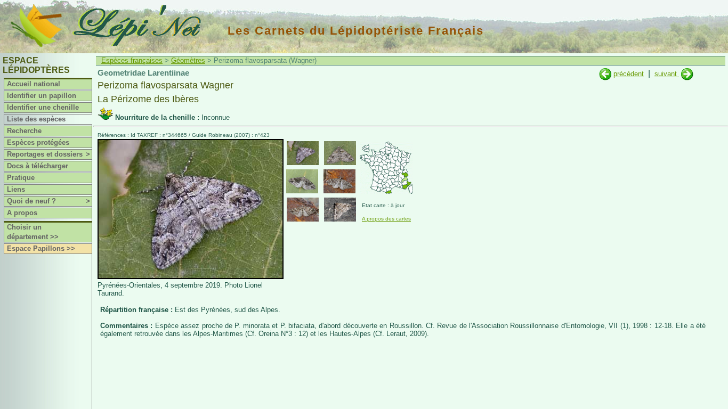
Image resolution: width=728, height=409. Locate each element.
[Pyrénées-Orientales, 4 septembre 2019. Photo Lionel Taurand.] (191, 277)
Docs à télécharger (37, 166)
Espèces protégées (38, 142)
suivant (666, 74)
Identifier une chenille (43, 107)
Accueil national (33, 84)
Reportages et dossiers (48, 154)
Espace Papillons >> (41, 248)
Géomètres (188, 60)
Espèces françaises (132, 60)
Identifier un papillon (41, 96)
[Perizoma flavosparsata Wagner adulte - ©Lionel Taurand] (303, 153)
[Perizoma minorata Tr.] (687, 74)
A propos (22, 213)
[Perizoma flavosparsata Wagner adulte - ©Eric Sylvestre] (340, 210)
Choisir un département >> (33, 232)
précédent (628, 74)
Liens (16, 189)
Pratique (21, 178)
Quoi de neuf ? (48, 201)
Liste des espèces (36, 119)
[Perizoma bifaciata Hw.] (605, 74)
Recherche (24, 131)
